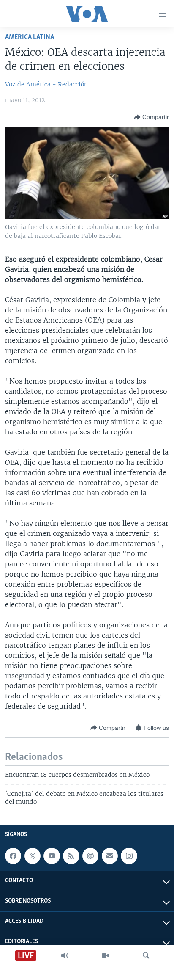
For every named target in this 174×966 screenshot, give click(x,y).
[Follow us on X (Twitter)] (32, 856)
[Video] (105, 955)
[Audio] (64, 955)
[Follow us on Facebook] (13, 856)
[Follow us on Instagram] (129, 856)
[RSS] (71, 856)
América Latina (29, 37)
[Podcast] (90, 856)
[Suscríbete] (110, 856)
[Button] (151, 117)
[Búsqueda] (146, 955)
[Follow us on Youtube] (52, 856)
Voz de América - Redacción (46, 84)
